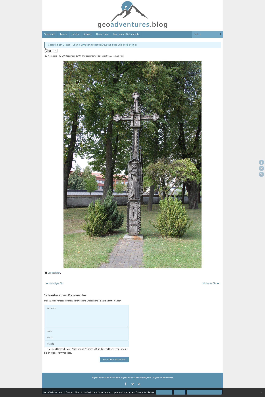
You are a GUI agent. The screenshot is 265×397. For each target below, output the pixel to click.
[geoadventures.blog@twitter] (261, 168)
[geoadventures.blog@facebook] (261, 162)
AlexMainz (52, 55)
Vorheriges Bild (56, 283)
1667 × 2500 (113, 55)
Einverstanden (164, 392)
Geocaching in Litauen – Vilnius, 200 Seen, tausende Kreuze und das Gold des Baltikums (92, 44)
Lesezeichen (54, 272)
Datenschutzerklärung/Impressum (204, 392)
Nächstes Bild (209, 283)
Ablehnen (179, 392)
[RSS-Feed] (261, 174)
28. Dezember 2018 (71, 55)
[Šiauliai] (132, 164)
